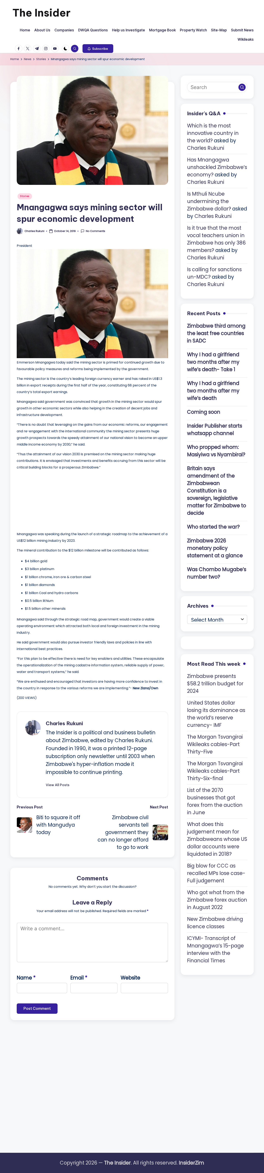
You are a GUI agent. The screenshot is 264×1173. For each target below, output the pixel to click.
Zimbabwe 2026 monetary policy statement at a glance (215, 548)
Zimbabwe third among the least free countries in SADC (216, 333)
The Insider (41, 12)
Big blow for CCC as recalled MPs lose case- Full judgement (216, 873)
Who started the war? (213, 526)
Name (26, 977)
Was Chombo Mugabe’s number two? (216, 573)
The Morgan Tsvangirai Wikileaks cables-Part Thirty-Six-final (215, 771)
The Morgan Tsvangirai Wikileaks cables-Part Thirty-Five (215, 744)
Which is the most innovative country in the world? (213, 133)
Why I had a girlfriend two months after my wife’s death (213, 391)
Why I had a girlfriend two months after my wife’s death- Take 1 (213, 362)
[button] (97, 48)
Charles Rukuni (64, 723)
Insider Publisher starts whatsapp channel (214, 429)
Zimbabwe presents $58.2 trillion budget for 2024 (215, 683)
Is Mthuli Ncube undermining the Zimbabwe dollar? (209, 201)
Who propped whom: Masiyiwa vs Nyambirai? (216, 451)
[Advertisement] (48, 499)
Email (78, 977)
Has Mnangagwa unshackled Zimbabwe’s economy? (217, 167)
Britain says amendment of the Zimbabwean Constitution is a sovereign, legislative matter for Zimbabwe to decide (216, 490)
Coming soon (203, 412)
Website (130, 977)
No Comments (95, 231)
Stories (24, 196)
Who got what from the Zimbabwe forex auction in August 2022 (217, 900)
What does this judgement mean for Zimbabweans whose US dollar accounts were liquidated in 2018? (217, 839)
